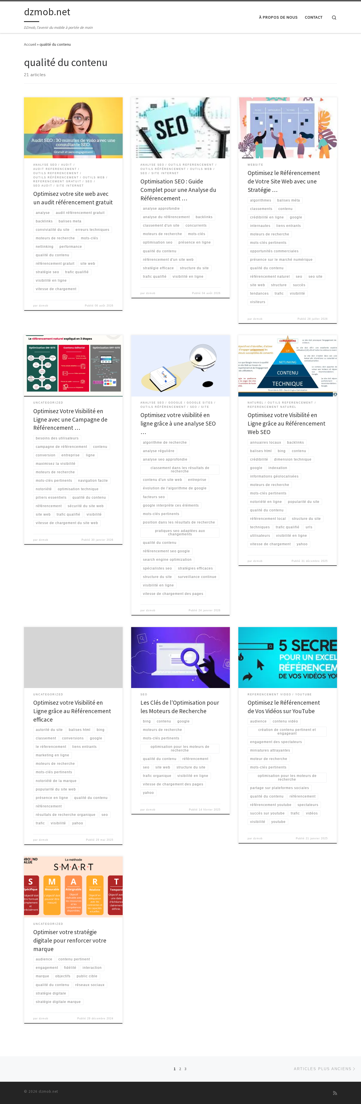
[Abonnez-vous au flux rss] (335, 1093)
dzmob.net (48, 1091)
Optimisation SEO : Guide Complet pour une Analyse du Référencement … (178, 190)
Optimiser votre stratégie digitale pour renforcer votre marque (69, 940)
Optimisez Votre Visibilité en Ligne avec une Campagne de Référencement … (70, 419)
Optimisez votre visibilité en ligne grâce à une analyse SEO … (178, 423)
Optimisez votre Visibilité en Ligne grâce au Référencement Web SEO (286, 423)
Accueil (30, 44)
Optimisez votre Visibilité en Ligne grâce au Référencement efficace (72, 711)
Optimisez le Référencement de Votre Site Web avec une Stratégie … (284, 181)
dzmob (43, 305)
